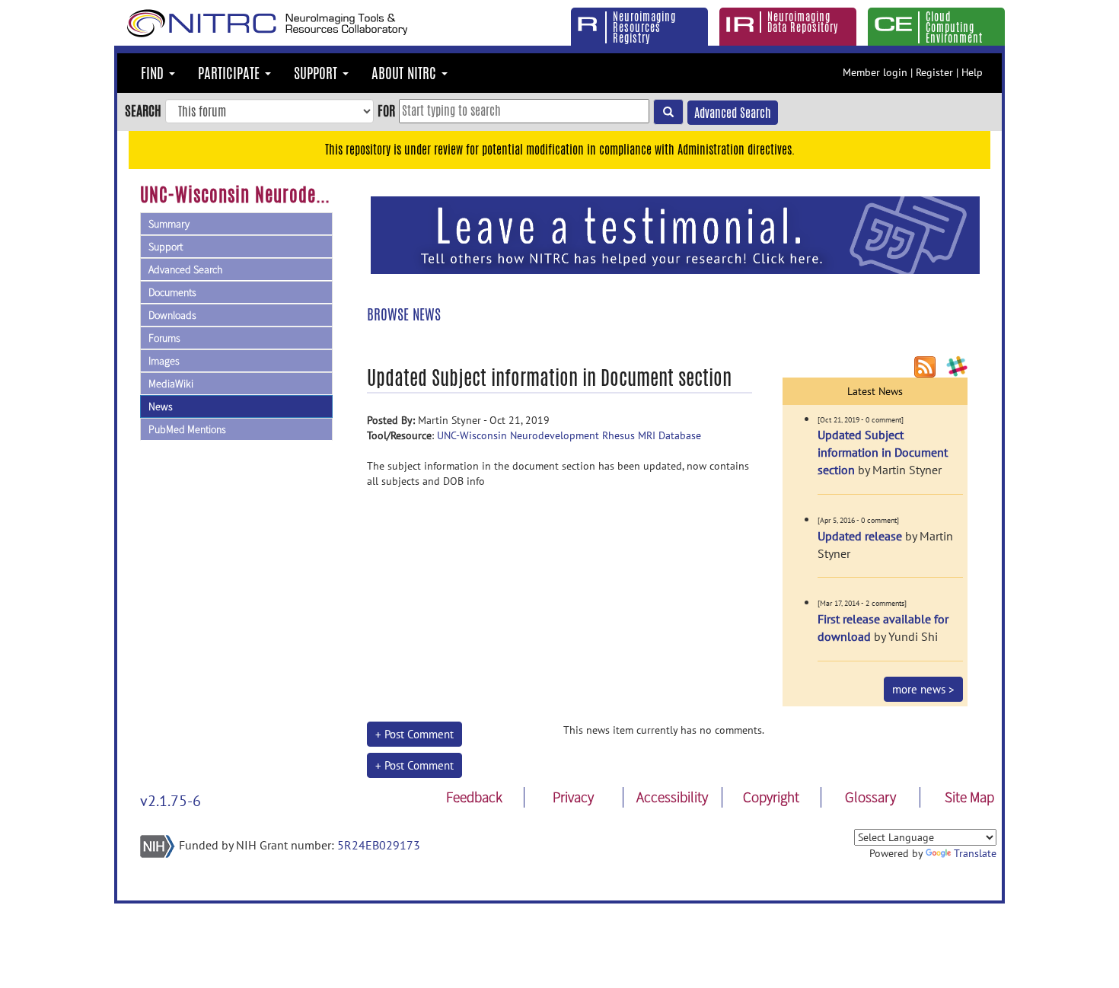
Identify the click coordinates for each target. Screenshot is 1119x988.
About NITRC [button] (405, 73)
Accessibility (672, 797)
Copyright (771, 797)
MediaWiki (170, 383)
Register (934, 72)
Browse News (404, 314)
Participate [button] (230, 73)
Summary (169, 224)
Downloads (172, 315)
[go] (668, 112)
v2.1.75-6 (170, 801)
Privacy (573, 797)
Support (165, 246)
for (386, 110)
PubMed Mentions (187, 429)
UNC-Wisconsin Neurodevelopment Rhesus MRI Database (569, 435)
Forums (164, 338)
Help (972, 72)
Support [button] (317, 73)
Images (164, 361)
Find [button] (154, 73)
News (160, 406)
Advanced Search (732, 113)
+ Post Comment (414, 734)
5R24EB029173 (378, 845)
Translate (975, 853)
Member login (875, 72)
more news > (923, 689)
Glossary (870, 797)
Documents (172, 292)
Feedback (474, 797)
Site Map (969, 797)
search (143, 110)
